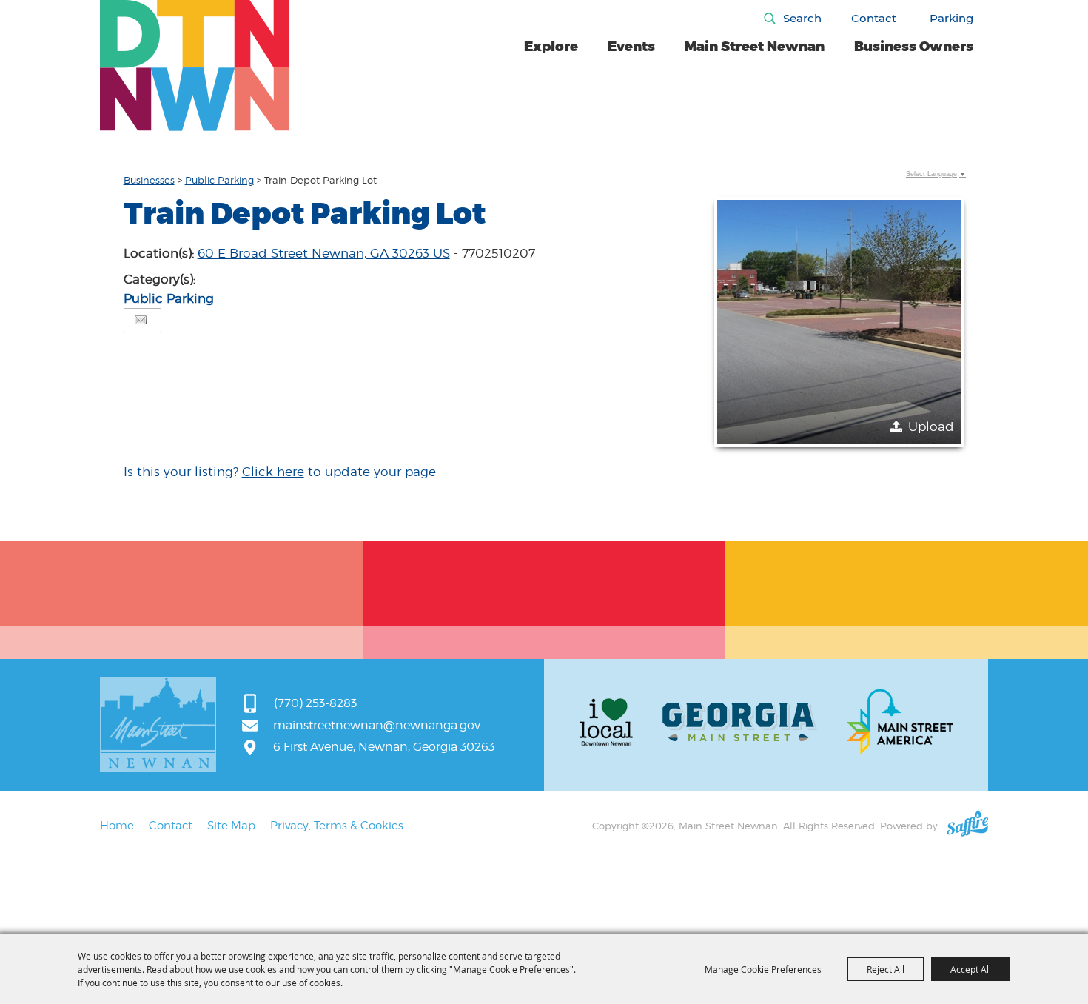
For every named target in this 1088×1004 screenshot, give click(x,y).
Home (117, 825)
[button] (839, 322)
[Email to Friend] (141, 320)
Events (631, 47)
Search (802, 18)
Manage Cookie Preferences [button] (763, 969)
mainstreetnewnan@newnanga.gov (376, 725)
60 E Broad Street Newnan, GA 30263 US (324, 253)
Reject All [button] (885, 969)
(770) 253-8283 (315, 703)
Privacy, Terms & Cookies (336, 825)
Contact (873, 18)
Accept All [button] (970, 969)
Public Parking (219, 180)
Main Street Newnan (755, 47)
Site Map (231, 825)
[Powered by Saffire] (967, 825)
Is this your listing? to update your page (280, 471)
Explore (551, 47)
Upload (931, 426)
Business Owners (913, 47)
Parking (951, 18)
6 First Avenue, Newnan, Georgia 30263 (383, 747)
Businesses (149, 180)
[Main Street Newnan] (195, 65)
